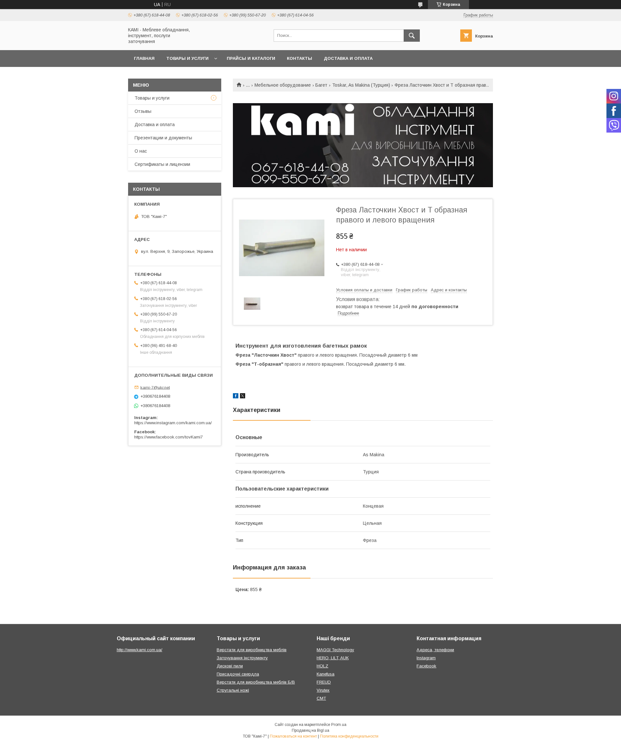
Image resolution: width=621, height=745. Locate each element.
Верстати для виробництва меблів (252, 649)
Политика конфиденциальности (349, 736)
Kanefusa (325, 674)
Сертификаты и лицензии (162, 164)
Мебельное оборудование (283, 85)
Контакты (299, 58)
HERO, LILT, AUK (333, 657)
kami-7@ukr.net (155, 387)
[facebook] (235, 396)
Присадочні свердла (238, 674)
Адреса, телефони (435, 649)
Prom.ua (338, 724)
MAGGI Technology (335, 649)
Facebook (426, 666)
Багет (321, 85)
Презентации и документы (163, 137)
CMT (321, 698)
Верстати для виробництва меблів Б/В (256, 682)
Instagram (426, 657)
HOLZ (322, 666)
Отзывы (143, 111)
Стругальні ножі (233, 690)
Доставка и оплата (348, 58)
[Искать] (412, 35)
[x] (242, 396)
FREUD (324, 682)
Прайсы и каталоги (251, 58)
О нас (141, 151)
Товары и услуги (187, 58)
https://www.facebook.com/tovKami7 (168, 437)
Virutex (323, 690)
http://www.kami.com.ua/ (139, 649)
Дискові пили (230, 666)
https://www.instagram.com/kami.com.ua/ (173, 422)
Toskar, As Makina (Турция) (361, 85)
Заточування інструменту (242, 657)
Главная (144, 58)
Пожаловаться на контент (293, 736)
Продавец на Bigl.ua (310, 730)
